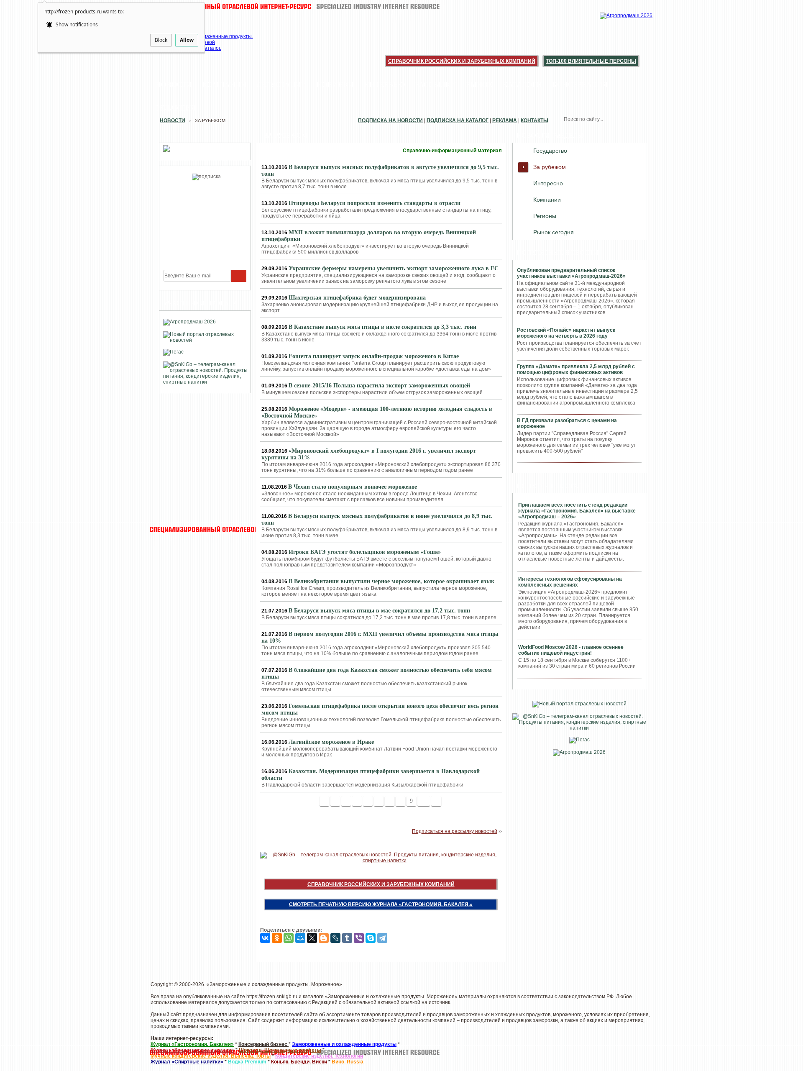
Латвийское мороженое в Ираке (331, 742)
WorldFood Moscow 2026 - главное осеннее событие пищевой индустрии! (571, 650)
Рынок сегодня (553, 232)
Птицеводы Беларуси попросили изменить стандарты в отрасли (374, 203)
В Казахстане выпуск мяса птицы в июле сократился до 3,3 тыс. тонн (382, 327)
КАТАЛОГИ (522, 84)
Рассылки (435, 84)
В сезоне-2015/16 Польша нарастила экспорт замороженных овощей (379, 385)
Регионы (544, 216)
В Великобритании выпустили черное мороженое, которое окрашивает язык (391, 581)
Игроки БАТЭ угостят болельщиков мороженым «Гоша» (365, 552)
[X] (312, 938)
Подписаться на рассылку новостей (454, 831)
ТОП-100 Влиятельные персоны (591, 61)
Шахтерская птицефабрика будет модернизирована (357, 298)
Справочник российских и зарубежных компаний (461, 61)
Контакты (534, 120)
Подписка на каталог (457, 120)
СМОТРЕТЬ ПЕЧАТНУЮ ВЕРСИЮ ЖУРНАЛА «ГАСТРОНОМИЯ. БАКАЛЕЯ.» (381, 904)
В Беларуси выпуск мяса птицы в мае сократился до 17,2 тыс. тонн (379, 610)
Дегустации (281, 84)
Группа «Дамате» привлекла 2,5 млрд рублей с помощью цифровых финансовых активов (576, 369)
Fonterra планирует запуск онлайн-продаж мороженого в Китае (374, 356)
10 (424, 801)
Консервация (580, 84)
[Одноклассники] (277, 938)
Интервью (384, 84)
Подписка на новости (390, 120)
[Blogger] (324, 938)
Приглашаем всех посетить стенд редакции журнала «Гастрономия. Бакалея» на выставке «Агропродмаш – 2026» (577, 511)
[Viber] (359, 938)
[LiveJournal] (335, 938)
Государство (550, 150)
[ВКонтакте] (265, 938)
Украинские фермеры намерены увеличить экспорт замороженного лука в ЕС (394, 268)
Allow (187, 40)
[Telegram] (382, 938)
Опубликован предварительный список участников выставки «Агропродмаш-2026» (571, 273)
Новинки (335, 84)
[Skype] (371, 938)
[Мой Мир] (300, 938)
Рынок (479, 84)
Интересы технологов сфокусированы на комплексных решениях (570, 582)
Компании (224, 84)
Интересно (548, 183)
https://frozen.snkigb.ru (271, 996)
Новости (174, 84)
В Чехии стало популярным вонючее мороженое (352, 487)
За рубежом (549, 167)
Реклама (504, 120)
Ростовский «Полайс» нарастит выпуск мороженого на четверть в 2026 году (566, 333)
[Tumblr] (347, 938)
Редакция (176, 108)
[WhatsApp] (289, 938)
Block (161, 40)
